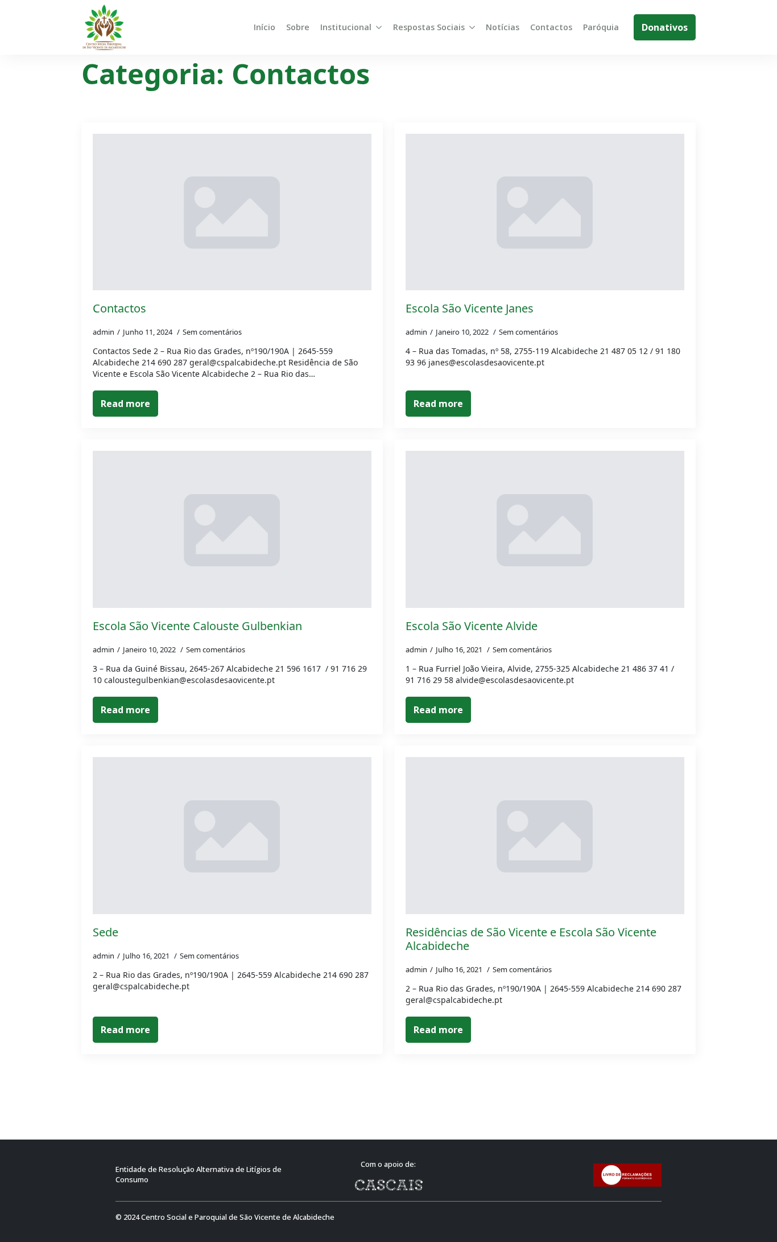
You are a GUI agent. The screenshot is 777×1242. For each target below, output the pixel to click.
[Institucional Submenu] (378, 27)
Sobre (297, 27)
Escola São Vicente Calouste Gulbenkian (197, 626)
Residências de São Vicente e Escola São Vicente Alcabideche (531, 939)
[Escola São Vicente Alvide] (545, 529)
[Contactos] (232, 212)
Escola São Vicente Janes (470, 308)
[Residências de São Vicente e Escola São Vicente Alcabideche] (545, 835)
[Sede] (232, 835)
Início (264, 27)
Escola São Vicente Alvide (472, 626)
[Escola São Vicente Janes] (545, 212)
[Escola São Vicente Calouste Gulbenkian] (232, 529)
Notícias (502, 27)
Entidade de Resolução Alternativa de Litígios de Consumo (198, 1175)
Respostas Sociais (429, 27)
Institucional (345, 27)
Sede (105, 932)
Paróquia (601, 27)
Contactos (551, 27)
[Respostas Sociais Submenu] (472, 27)
